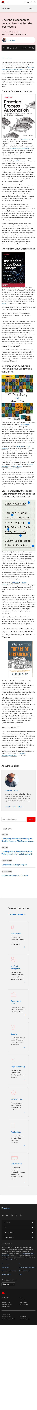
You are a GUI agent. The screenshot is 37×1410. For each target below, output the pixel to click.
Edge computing (18, 1066)
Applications (16, 1132)
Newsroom (22, 1264)
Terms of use (23, 1316)
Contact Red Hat (6, 1302)
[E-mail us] (16, 48)
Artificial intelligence (15, 967)
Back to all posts (7, 58)
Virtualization (16, 1164)
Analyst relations (6, 1274)
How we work (5, 1267)
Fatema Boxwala (13, 469)
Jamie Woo (20, 446)
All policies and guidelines (8, 1318)
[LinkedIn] (3, 1216)
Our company (5, 1264)
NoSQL (4, 303)
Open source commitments (27, 1267)
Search (31, 819)
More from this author (13, 807)
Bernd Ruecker (26, 139)
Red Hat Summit (6, 1306)
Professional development (18, 34)
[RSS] (33, 48)
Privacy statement (6, 1316)
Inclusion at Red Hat (7, 1304)
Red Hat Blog (6, 8)
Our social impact (24, 1271)
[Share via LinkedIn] (10, 48)
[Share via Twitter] (13, 48)
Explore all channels (15, 914)
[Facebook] (12, 1216)
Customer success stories (9, 1271)
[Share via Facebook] (8, 48)
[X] (16, 1216)
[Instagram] (21, 1216)
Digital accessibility (25, 1318)
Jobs (20, 1274)
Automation (16, 933)
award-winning (7, 1259)
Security (14, 1034)
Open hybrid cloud (16, 1002)
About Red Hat (5, 1297)
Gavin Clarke (11, 40)
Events (3, 1300)
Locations (22, 1300)
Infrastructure (16, 1099)
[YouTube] (7, 1216)
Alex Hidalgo (17, 467)
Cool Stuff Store (24, 1304)
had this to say (19, 161)
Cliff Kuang (14, 583)
